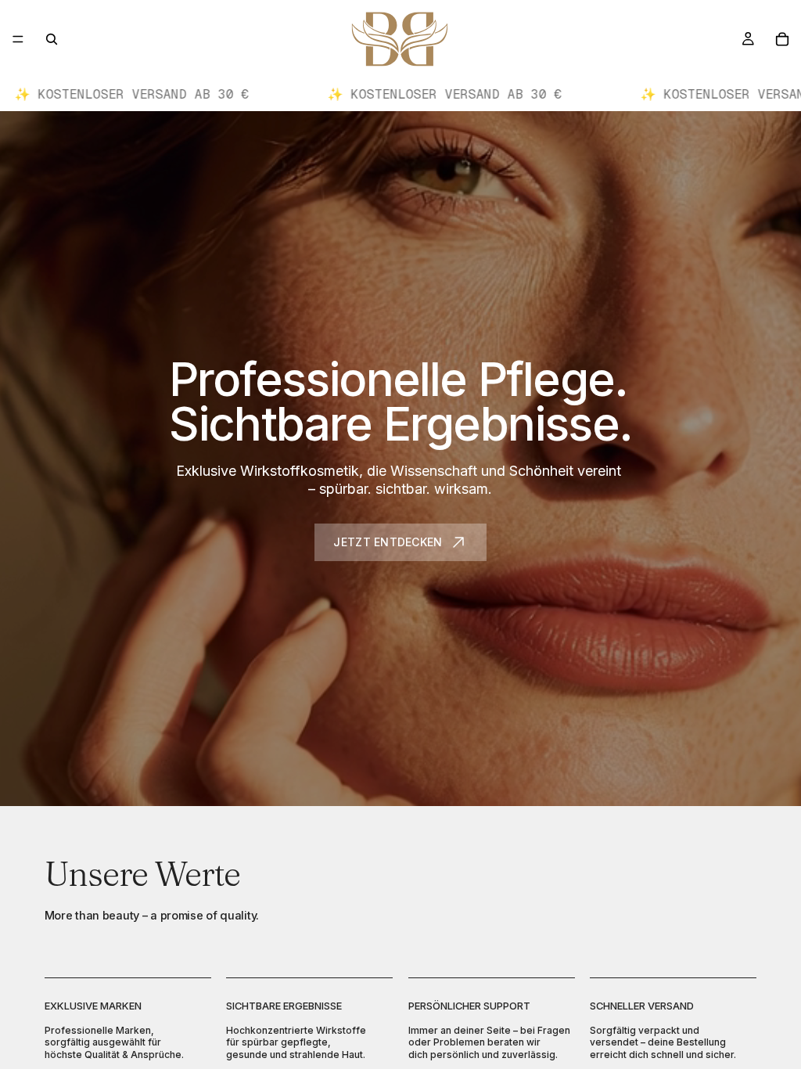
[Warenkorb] (782, 39)
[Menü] (18, 39)
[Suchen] (51, 39)
